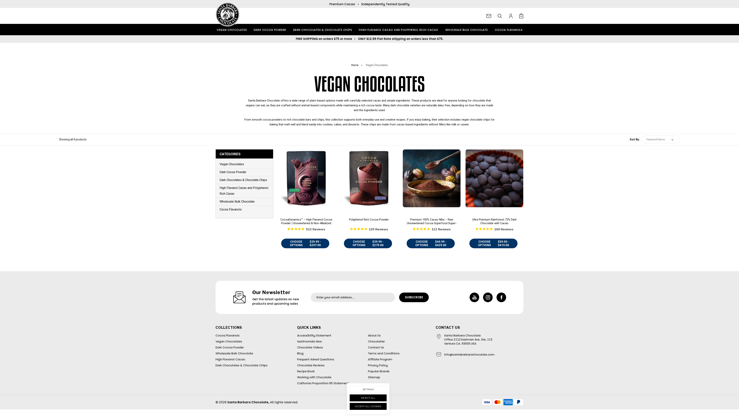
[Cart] (520, 16)
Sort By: (635, 139)
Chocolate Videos (310, 347)
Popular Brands (379, 371)
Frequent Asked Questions (315, 359)
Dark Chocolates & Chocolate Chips (322, 30)
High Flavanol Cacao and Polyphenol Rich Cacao (398, 30)
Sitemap (374, 377)
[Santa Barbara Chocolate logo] (228, 16)
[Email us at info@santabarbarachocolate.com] (488, 15)
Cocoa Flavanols (508, 30)
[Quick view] (306, 180)
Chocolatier (376, 341)
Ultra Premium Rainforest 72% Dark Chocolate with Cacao (494, 221)
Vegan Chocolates (232, 30)
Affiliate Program (380, 359)
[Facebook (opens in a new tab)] (501, 297)
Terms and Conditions (384, 353)
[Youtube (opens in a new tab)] (474, 297)
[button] (499, 15)
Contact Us (376, 347)
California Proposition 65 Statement (323, 383)
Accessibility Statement (314, 335)
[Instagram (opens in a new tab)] (488, 297)
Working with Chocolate (314, 377)
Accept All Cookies (368, 406)
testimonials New (309, 341)
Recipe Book (306, 371)
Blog (300, 353)
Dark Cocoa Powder (270, 30)
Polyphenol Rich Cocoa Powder (369, 219)
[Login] (510, 15)
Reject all (368, 397)
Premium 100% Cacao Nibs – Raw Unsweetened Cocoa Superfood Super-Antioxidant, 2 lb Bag (432, 223)
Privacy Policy (378, 365)
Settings (368, 389)
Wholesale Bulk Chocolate (466, 30)
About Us (374, 335)
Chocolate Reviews (310, 365)
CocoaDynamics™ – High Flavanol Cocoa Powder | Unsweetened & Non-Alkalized (306, 221)
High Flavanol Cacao (230, 359)
